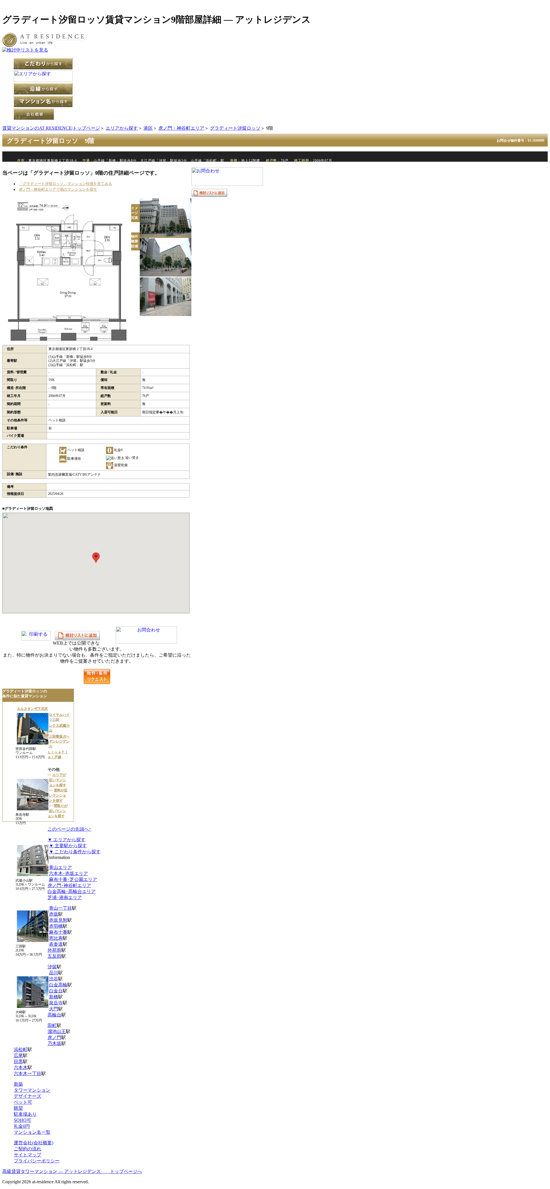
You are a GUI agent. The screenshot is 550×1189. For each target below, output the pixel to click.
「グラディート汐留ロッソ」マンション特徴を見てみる (65, 184)
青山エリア (60, 867)
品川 (53, 972)
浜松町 (21, 1049)
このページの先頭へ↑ (69, 829)
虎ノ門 (54, 1037)
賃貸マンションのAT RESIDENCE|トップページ (51, 128)
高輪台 (54, 1014)
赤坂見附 (58, 920)
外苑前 (54, 950)
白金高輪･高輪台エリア (72, 891)
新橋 (53, 996)
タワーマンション (32, 1090)
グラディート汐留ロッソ (235, 128)
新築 (18, 1084)
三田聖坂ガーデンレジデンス (59, 741)
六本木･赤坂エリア (68, 873)
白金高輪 (58, 984)
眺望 (18, 1108)
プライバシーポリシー (37, 1160)
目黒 (18, 1061)
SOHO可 (22, 1120)
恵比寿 (56, 938)
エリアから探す (122, 128)
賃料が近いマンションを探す (58, 795)
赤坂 (53, 914)
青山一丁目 (60, 908)
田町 (52, 1025)
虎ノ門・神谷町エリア (181, 128)
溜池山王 (57, 1031)
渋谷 (53, 978)
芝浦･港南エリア (65, 897)
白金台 (56, 990)
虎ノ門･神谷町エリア (69, 885)
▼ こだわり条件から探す (75, 851)
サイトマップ (27, 1154)
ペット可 (23, 1102)
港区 (148, 128)
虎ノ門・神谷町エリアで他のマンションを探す (58, 189)
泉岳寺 (56, 1002)
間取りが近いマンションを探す (58, 811)
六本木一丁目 (27, 1073)
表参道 (56, 944)
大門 (53, 1008)
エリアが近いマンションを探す (57, 780)
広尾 (18, 1055)
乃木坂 (54, 1043)
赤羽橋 (56, 926)
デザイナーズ (27, 1096)
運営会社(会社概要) (33, 1142)
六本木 (21, 1067)
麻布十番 (58, 932)
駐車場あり (25, 1114)
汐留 (52, 966)
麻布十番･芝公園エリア (73, 879)
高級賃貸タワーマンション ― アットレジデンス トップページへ (72, 1171)
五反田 (54, 956)
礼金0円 (22, 1126)
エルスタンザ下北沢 (32, 709)
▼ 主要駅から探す (68, 845)
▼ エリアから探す (66, 839)
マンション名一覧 (32, 1132)
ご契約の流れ (27, 1148)
